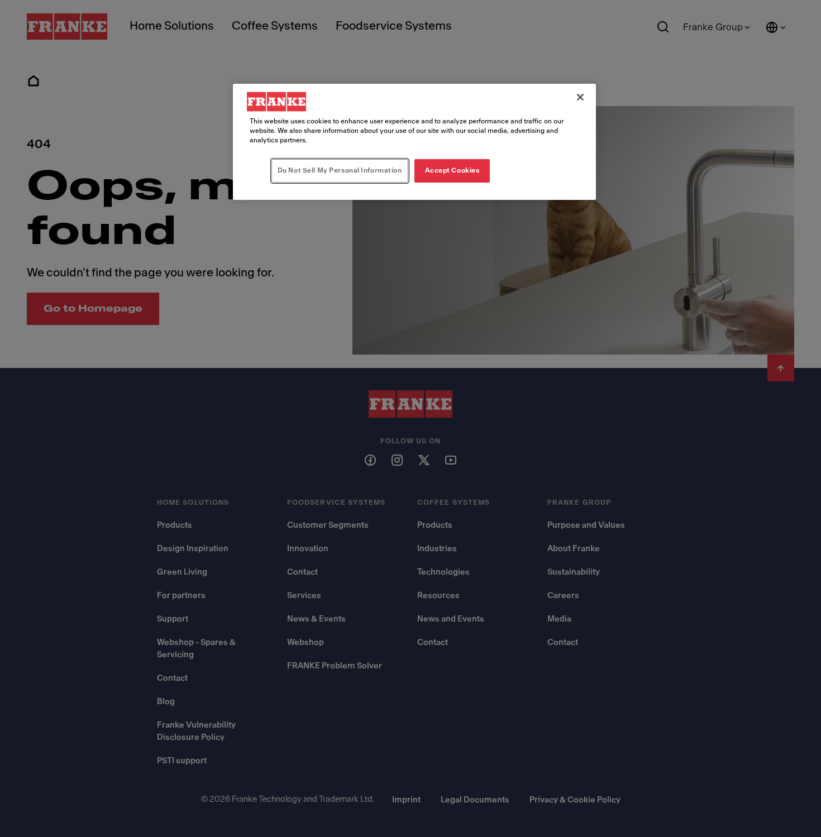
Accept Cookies (452, 170)
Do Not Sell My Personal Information (340, 170)
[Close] (580, 97)
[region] (414, 142)
